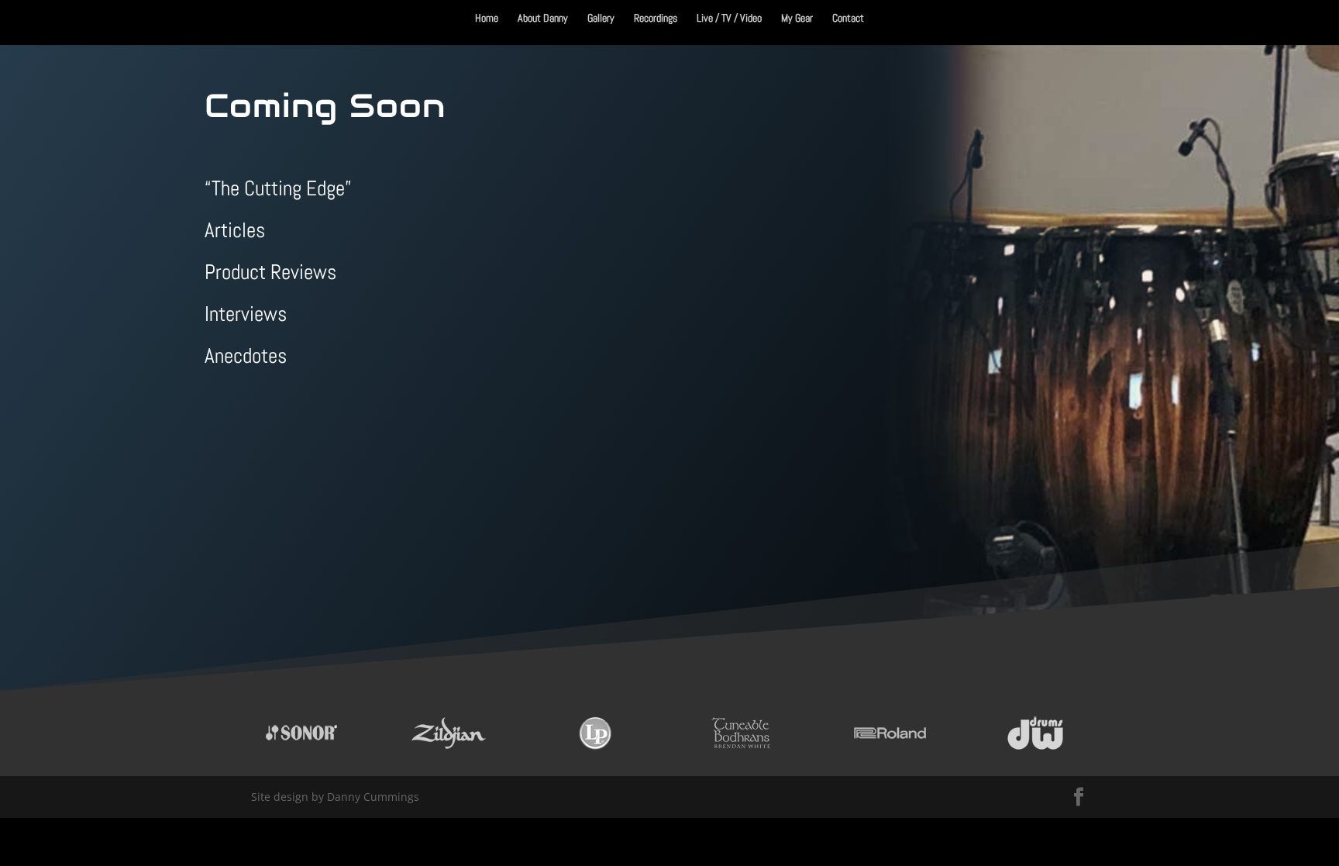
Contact (848, 18)
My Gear (797, 18)
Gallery (600, 18)
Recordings (655, 18)
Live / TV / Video (729, 18)
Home (486, 18)
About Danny (543, 18)
